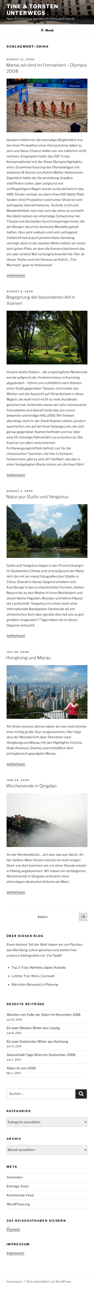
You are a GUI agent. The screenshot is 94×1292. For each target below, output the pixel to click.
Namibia (36, 967)
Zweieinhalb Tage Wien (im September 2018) (41, 1055)
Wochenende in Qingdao (31, 785)
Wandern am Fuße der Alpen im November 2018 (43, 1015)
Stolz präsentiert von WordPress (48, 1281)
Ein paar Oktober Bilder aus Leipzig (33, 1028)
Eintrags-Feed (17, 1186)
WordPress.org (18, 1204)
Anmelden (15, 1177)
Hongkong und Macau (28, 657)
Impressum (15, 1253)
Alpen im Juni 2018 (21, 1068)
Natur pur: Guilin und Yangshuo (37, 496)
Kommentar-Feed (20, 1195)
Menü (49, 30)
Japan (48, 967)
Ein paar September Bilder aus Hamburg (37, 1042)
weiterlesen (16, 275)
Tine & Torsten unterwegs (32, 9)
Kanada (60, 967)
